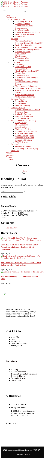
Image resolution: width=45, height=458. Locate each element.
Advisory (14, 370)
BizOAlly (29, 454)
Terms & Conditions (19, 344)
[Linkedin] (9, 431)
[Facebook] (9, 438)
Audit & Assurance (18, 372)
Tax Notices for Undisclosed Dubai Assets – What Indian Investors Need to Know (21, 264)
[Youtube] (16, 431)
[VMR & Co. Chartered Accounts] (14, 2)
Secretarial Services (18, 378)
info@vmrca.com (7, 215)
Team (13, 339)
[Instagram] (31, 431)
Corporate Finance (18, 376)
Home (25, 171)
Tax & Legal (16, 380)
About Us (15, 337)
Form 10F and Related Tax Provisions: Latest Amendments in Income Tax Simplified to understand (19, 247)
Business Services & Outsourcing (23, 374)
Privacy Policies (17, 346)
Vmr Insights (11, 228)
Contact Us (15, 341)
